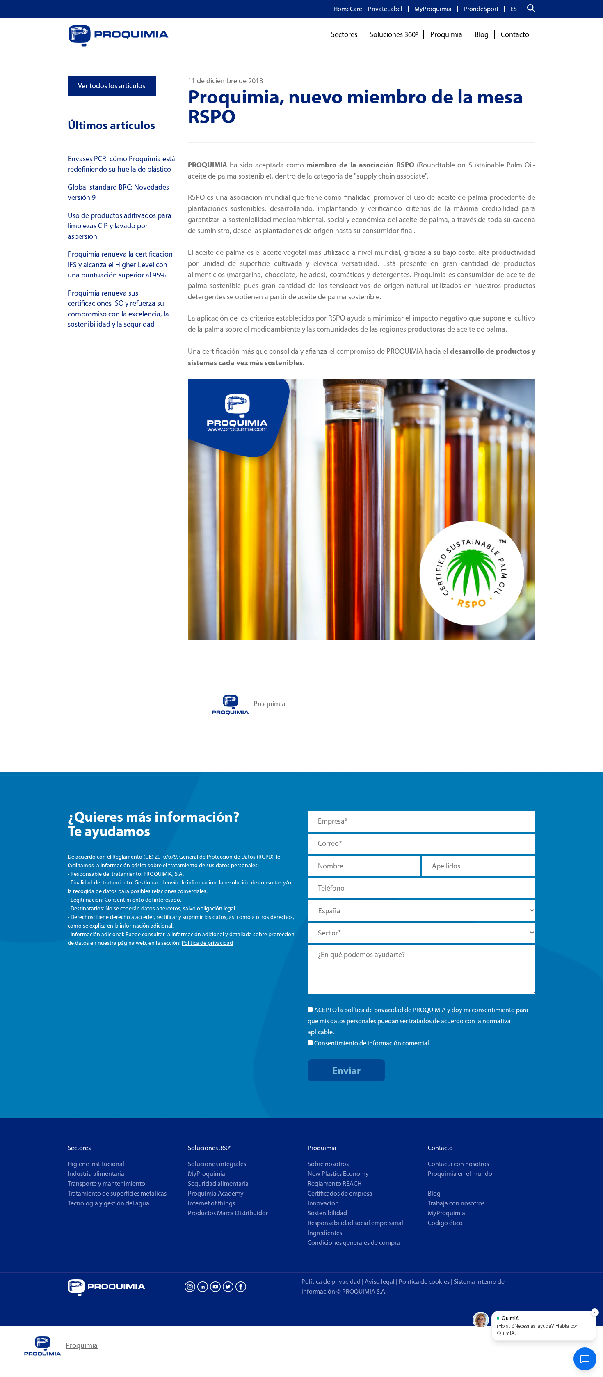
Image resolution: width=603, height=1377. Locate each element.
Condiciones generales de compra (354, 1242)
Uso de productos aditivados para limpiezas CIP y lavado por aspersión (119, 226)
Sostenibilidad (327, 1213)
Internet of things (211, 1203)
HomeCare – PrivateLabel (367, 9)
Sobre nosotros (328, 1164)
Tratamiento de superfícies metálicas (117, 1193)
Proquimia (446, 34)
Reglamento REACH (334, 1183)
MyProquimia (433, 9)
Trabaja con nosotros (456, 1203)
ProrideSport (481, 9)
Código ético (445, 1223)
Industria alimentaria (96, 1174)
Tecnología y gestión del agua (108, 1203)
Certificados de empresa (340, 1193)
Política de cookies (425, 1281)
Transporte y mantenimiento (106, 1183)
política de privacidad (373, 1010)
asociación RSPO (386, 165)
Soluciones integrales (217, 1164)
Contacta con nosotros (458, 1164)
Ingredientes (325, 1233)
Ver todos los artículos (111, 85)
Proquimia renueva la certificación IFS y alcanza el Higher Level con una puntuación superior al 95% (120, 265)
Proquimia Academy (216, 1193)
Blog (482, 34)
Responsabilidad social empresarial (355, 1223)
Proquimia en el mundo (460, 1174)
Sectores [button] (344, 34)
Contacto (515, 34)
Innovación (323, 1203)
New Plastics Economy (338, 1174)
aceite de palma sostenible (338, 296)
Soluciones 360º (394, 34)
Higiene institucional (96, 1164)
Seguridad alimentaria (218, 1183)
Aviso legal (380, 1281)
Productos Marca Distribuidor (228, 1213)
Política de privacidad (207, 942)
